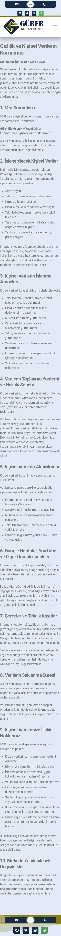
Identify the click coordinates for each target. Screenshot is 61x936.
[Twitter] (27, 13)
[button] (55, 26)
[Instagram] (34, 13)
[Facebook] (19, 13)
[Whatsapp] (41, 13)
